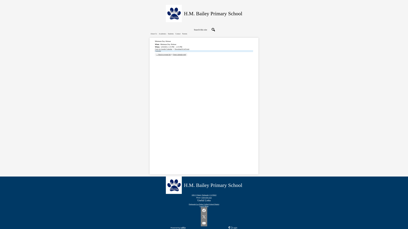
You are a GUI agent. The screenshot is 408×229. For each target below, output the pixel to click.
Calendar (158, 51)
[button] (154, 34)
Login (233, 227)
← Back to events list (163, 55)
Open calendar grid (179, 55)
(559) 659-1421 (206, 198)
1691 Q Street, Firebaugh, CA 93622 (204, 195)
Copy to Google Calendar (163, 49)
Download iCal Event (182, 49)
